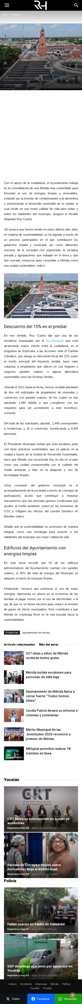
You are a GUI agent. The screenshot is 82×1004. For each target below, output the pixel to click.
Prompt (47, 988)
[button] (76, 5)
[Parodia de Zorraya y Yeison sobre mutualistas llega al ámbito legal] (41, 855)
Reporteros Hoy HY (18, 929)
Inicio (5, 14)
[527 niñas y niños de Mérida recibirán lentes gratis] (14, 658)
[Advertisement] (41, 135)
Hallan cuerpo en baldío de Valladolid (36, 924)
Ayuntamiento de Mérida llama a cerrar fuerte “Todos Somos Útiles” (50, 696)
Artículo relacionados (19, 644)
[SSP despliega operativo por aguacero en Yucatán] (41, 956)
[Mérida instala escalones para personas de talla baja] (14, 677)
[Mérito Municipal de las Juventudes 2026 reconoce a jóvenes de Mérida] (14, 734)
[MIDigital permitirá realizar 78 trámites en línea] (14, 753)
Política (66, 984)
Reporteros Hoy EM (18, 827)
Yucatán (34, 988)
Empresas (41, 984)
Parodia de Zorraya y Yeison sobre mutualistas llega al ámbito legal (34, 867)
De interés (26, 984)
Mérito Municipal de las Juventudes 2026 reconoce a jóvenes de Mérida (48, 734)
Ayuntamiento (55, 340)
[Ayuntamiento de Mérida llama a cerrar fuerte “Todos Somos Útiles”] (14, 696)
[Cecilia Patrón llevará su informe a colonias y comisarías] (14, 715)
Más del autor (49, 644)
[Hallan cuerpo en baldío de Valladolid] (41, 910)
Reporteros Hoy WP (18, 873)
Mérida (16, 14)
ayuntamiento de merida (36, 632)
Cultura (12, 984)
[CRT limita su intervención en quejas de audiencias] (41, 809)
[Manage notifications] (72, 995)
